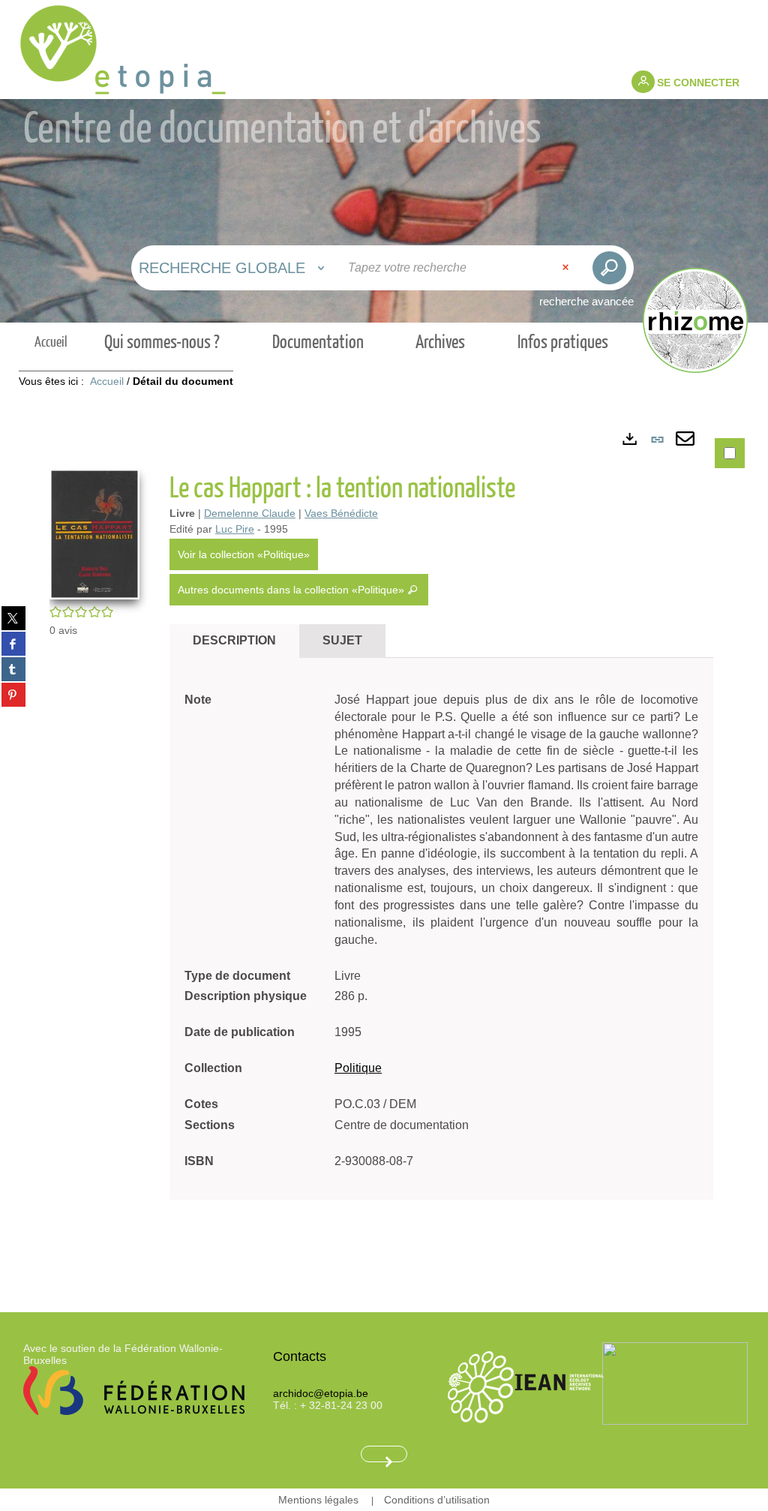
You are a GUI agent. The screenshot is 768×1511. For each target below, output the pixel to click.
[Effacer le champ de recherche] (567, 267)
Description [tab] (234, 640)
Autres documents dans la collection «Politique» (292, 590)
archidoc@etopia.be (320, 1393)
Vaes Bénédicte (341, 513)
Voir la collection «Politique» (244, 554)
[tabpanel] (384, 846)
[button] (95, 533)
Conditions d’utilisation (437, 1500)
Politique (358, 1068)
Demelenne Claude (250, 513)
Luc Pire (234, 529)
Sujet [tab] (342, 640)
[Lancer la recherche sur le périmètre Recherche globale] (609, 267)
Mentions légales (318, 1500)
